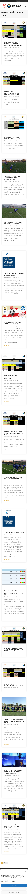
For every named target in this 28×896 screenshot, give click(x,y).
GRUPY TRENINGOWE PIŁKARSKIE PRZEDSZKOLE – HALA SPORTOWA (13, 223)
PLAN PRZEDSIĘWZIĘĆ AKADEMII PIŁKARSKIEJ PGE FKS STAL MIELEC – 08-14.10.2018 (13, 826)
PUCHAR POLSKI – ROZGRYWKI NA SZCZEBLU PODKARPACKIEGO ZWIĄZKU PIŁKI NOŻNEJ (13, 772)
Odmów (14, 889)
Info (18, 47)
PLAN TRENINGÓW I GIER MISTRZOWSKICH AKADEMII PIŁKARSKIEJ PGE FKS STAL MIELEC (13, 44)
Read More (6, 297)
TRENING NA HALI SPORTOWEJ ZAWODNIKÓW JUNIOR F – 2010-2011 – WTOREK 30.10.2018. (14, 178)
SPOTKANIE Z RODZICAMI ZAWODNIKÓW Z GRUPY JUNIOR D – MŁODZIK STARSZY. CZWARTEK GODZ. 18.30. (14, 592)
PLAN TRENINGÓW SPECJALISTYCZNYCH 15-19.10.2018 (13, 684)
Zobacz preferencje (14, 892)
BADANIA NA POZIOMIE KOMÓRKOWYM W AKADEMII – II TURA (14, 274)
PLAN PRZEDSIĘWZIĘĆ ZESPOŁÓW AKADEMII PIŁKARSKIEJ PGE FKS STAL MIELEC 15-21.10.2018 (13, 649)
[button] (26, 871)
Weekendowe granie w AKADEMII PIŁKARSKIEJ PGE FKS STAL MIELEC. (13, 478)
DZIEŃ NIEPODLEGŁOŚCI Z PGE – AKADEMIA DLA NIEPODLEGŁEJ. (12, 323)
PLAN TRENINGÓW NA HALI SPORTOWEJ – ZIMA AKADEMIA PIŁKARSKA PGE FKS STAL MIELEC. (13, 137)
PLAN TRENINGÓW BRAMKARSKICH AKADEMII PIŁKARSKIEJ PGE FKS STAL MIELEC (13, 433)
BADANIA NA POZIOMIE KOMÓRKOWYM (14, 532)
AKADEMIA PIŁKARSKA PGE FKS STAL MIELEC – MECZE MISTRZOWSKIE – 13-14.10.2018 (14, 721)
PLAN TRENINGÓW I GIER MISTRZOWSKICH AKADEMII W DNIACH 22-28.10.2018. (14, 377)
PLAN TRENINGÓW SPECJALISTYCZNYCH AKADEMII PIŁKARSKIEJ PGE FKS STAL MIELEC (13, 93)
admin (14, 47)
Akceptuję (14, 885)
